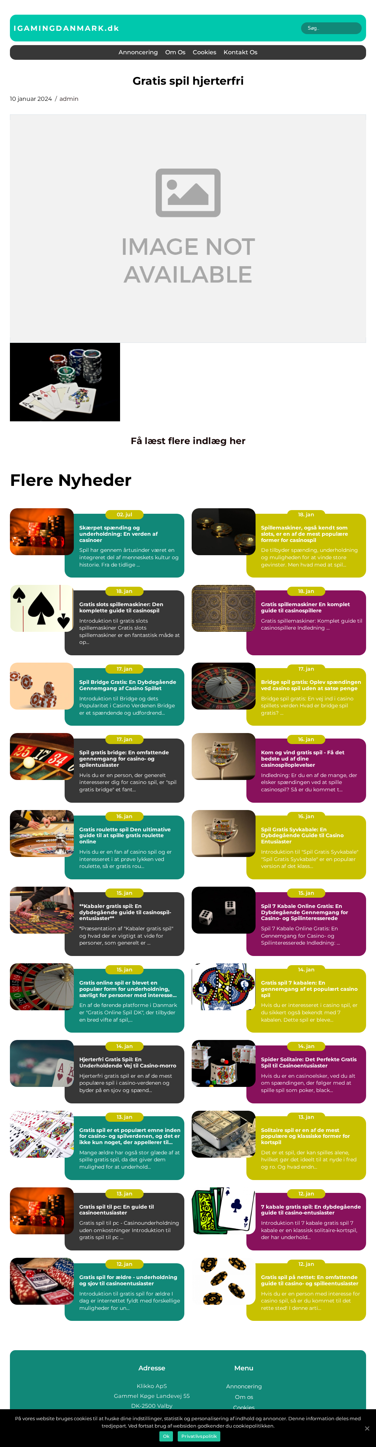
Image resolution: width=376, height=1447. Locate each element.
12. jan (306, 1193)
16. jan (306, 739)
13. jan (125, 1117)
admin (69, 98)
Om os (175, 52)
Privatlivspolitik (199, 1436)
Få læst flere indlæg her (188, 440)
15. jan (125, 893)
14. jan (306, 969)
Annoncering (138, 52)
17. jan (125, 669)
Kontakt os (240, 52)
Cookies (204, 52)
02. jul (124, 514)
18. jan (306, 514)
